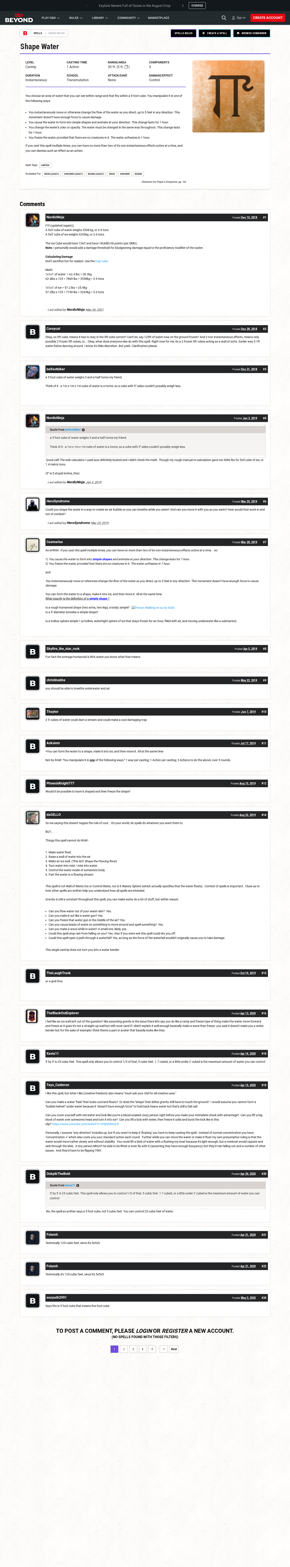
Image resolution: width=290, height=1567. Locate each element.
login (144, 1331)
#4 (264, 418)
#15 (264, 973)
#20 (264, 1174)
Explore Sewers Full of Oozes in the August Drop (134, 6)
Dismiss (197, 5)
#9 (264, 680)
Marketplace (158, 18)
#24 (264, 1298)
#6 (264, 501)
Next (174, 1349)
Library (98, 18)
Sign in (241, 17)
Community (126, 18)
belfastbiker (73, 429)
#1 (264, 217)
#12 (264, 783)
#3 (264, 369)
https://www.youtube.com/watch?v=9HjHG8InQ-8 (85, 1124)
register (175, 1331)
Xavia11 (70, 1185)
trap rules (101, 261)
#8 (264, 648)
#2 (264, 329)
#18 (264, 1053)
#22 (264, 1266)
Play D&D (49, 18)
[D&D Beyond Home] (19, 17)
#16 (264, 1013)
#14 (264, 815)
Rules (74, 18)
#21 (264, 1235)
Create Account (268, 18)
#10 (264, 711)
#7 (264, 542)
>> (83, 430)
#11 (264, 743)
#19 (264, 1085)
